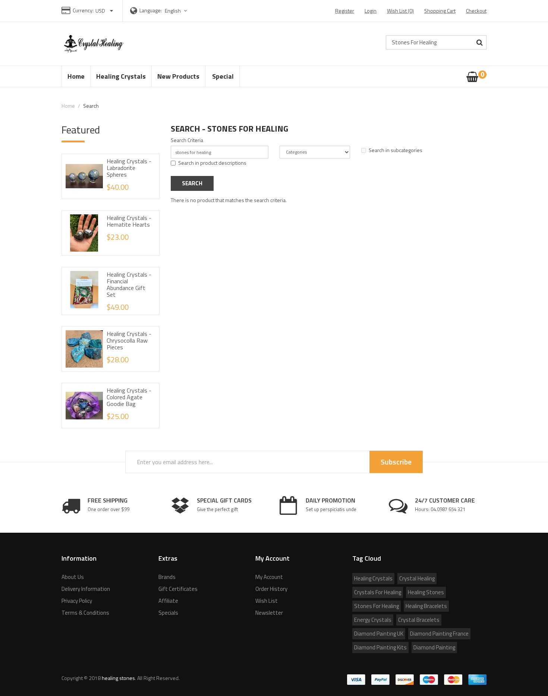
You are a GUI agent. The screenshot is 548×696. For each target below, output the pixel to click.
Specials (168, 612)
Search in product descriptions (212, 163)
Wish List (266, 600)
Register (344, 11)
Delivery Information (86, 589)
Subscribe (396, 461)
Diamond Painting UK (378, 633)
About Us (73, 577)
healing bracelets (426, 606)
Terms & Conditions (85, 612)
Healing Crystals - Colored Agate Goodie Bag (129, 397)
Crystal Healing (417, 578)
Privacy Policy (77, 600)
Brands (167, 577)
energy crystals (372, 619)
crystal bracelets (419, 619)
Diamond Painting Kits (380, 647)
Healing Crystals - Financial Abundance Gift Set (129, 284)
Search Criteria (187, 140)
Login (371, 11)
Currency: (83, 10)
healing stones (426, 592)
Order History (271, 589)
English (173, 11)
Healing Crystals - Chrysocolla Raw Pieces (129, 340)
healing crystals (373, 578)
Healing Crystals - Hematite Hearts (129, 221)
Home (68, 106)
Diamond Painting (434, 647)
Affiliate (168, 600)
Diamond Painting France (439, 633)
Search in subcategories (395, 150)
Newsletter (269, 612)
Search (91, 106)
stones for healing (376, 606)
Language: (150, 10)
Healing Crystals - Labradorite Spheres (129, 168)
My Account (269, 577)
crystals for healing (377, 592)
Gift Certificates (178, 589)
